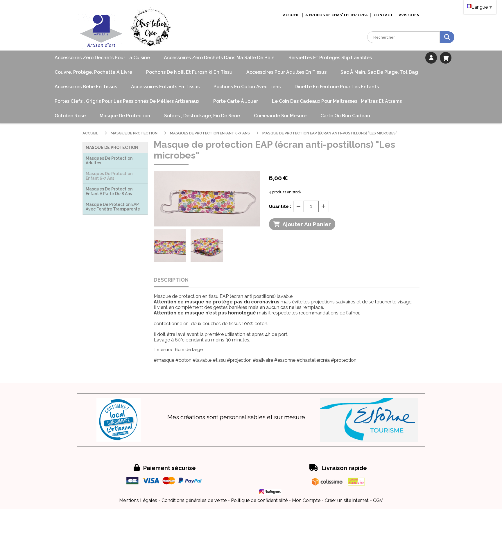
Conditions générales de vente (194, 500)
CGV (378, 500)
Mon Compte (306, 500)
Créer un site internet (347, 500)
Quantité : (280, 206)
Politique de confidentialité (259, 500)
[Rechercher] (447, 37)
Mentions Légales (138, 500)
